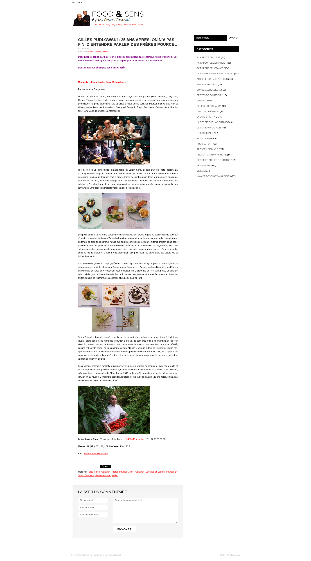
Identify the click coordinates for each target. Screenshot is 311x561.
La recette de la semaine (212, 122)
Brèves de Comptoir (209, 95)
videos (201, 171)
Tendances (203, 165)
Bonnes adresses (207, 90)
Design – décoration (209, 106)
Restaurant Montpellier (106, 475)
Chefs (91, 52)
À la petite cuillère (208, 57)
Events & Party (206, 117)
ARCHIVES (77, 2)
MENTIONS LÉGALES (230, 555)
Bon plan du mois (207, 84)
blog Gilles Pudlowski (100, 472)
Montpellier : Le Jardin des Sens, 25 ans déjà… (102, 82)
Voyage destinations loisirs (214, 176)
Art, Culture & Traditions (212, 79)
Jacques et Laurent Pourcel (160, 472)
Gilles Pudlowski (136, 472)
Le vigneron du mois (209, 127)
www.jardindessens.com (96, 453)
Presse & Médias (102, 52)
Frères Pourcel (119, 472)
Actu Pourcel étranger (211, 63)
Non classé (204, 138)
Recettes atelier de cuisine (213, 160)
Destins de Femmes (208, 111)
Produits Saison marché (212, 154)
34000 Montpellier (135, 439)
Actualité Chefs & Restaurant (215, 73)
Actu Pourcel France (210, 68)
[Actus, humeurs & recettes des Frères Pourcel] (108, 25)
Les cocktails (205, 133)
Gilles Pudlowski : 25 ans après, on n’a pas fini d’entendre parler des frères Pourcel (127, 42)
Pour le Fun (204, 144)
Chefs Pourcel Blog (95, 555)
